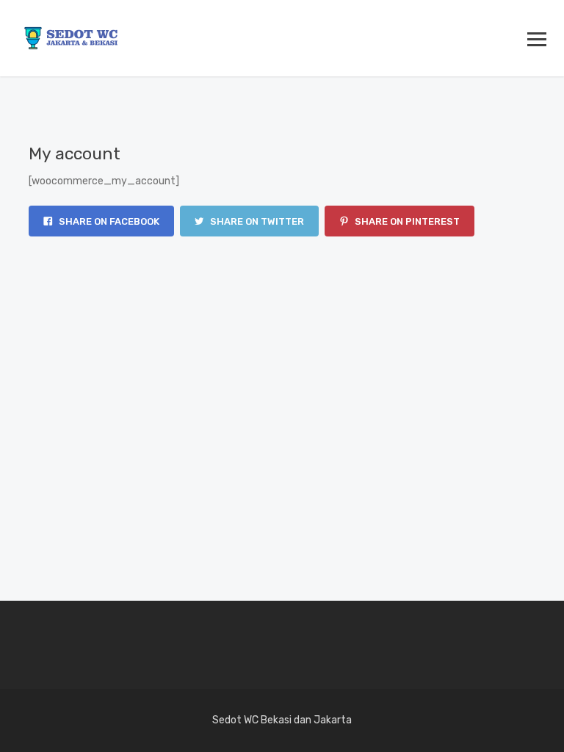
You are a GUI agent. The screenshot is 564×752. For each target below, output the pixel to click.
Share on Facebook (108, 221)
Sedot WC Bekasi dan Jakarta (282, 720)
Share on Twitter (256, 221)
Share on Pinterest (406, 221)
